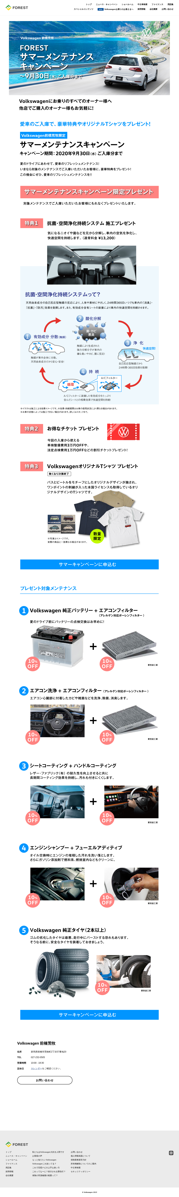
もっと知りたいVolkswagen (44, 1160)
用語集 (170, 4)
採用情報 (141, 9)
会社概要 (153, 9)
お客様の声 (37, 1156)
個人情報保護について (80, 1156)
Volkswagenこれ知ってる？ (44, 1164)
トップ (89, 4)
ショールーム (127, 4)
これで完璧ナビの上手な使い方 (46, 1168)
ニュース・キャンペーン (106, 4)
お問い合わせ (167, 9)
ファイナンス (157, 4)
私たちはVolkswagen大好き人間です (48, 1152)
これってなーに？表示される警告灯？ (49, 1171)
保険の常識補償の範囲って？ (45, 1175)
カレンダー (36, 1068)
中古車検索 (142, 4)
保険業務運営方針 (78, 1160)
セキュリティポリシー (80, 1171)
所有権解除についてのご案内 (83, 1164)
